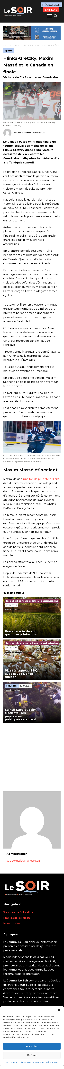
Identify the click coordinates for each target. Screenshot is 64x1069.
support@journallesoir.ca (23, 860)
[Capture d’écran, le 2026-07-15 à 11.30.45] (32, 33)
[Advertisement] (32, 756)
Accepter (32, 1046)
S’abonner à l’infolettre (18, 912)
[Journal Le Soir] (18, 10)
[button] (59, 1010)
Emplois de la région (16, 917)
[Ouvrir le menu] (49, 16)
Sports (6, 45)
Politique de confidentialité (18, 1062)
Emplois (51, 9)
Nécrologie (51, 4)
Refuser (32, 1055)
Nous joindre (11, 923)
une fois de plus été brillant (41, 479)
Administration (23, 133)
